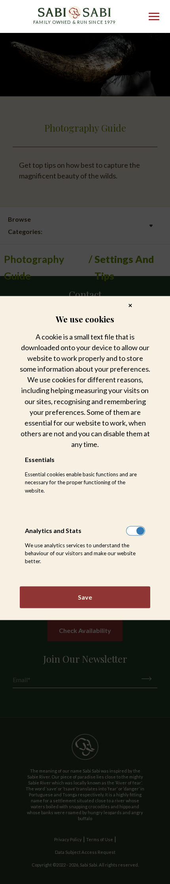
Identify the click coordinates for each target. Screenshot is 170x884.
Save (85, 597)
